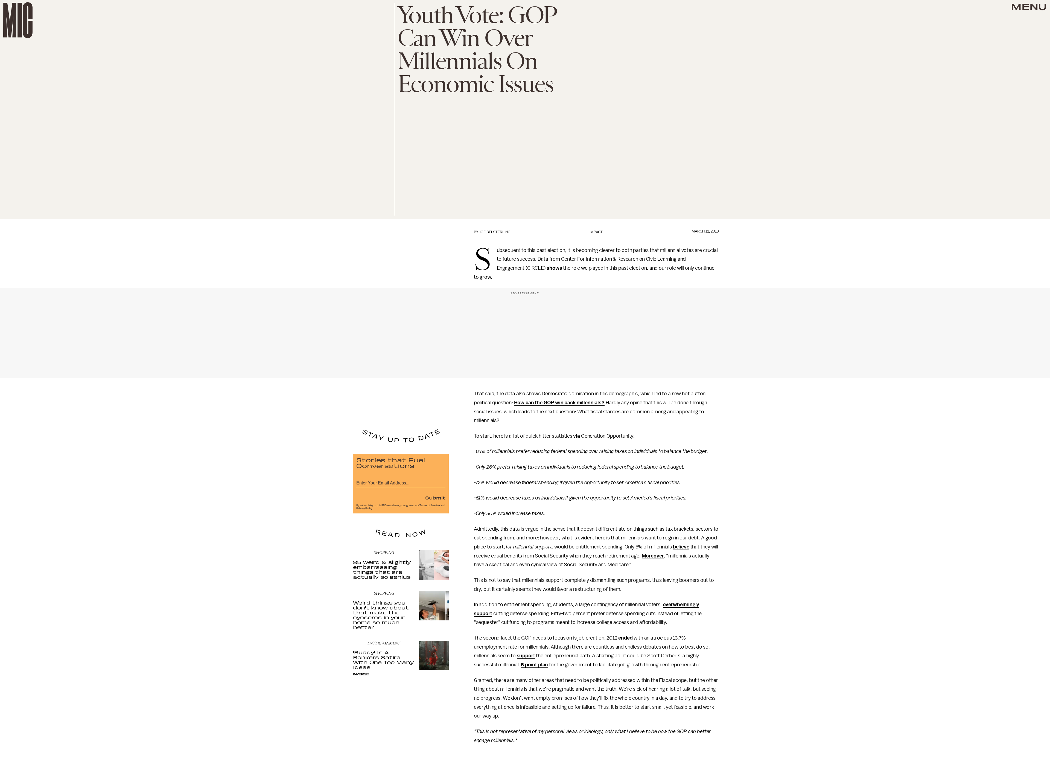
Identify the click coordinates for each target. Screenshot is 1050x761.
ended (625, 638)
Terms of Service (429, 505)
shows (554, 268)
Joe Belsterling (495, 232)
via (576, 436)
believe (681, 547)
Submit (435, 497)
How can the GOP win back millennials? (559, 402)
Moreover (653, 556)
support (526, 655)
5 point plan (534, 664)
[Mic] (18, 20)
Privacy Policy (364, 508)
